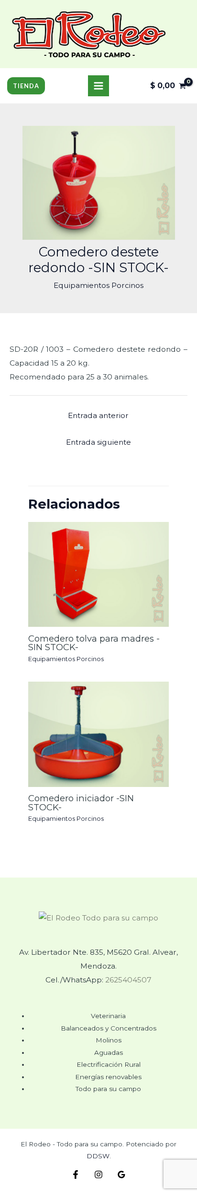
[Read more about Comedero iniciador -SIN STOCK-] (98, 733)
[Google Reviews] (121, 1174)
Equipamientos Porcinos (98, 285)
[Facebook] (75, 1174)
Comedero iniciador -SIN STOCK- (81, 802)
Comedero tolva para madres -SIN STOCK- (94, 643)
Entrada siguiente (98, 442)
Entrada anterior (98, 415)
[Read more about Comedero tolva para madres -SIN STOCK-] (98, 573)
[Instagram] (98, 1174)
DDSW (98, 1156)
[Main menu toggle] (98, 85)
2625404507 (128, 979)
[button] (26, 86)
